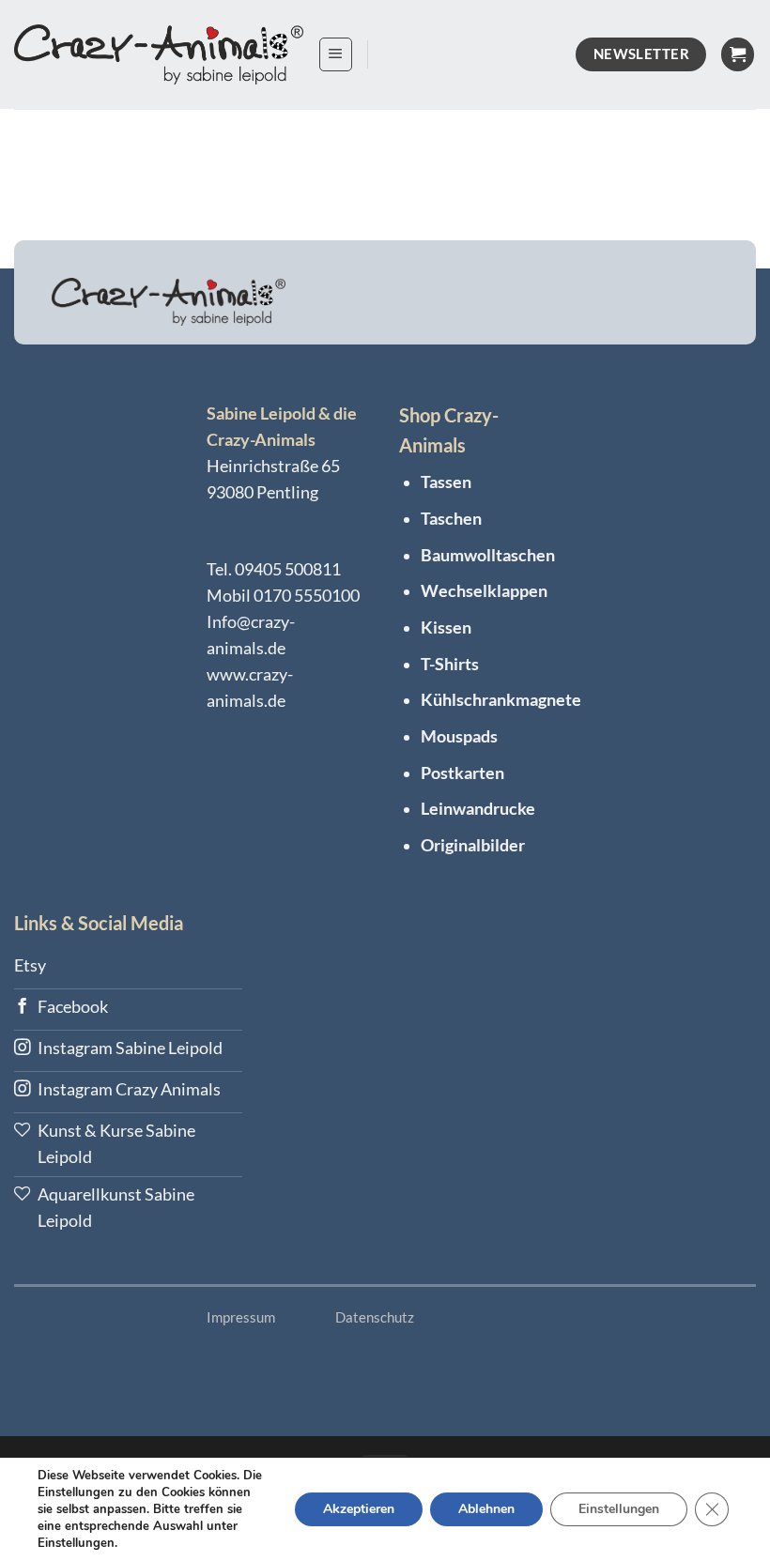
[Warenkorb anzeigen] (737, 54)
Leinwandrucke (478, 809)
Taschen (451, 518)
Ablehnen (486, 1509)
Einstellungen (618, 1509)
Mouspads (459, 736)
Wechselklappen (484, 591)
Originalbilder (473, 845)
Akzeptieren (358, 1509)
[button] (335, 54)
